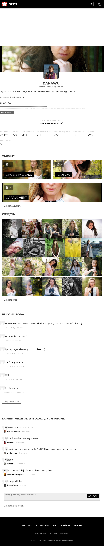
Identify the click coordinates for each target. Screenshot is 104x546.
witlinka (10, 464)
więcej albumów (12, 206)
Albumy (8, 155)
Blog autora (13, 314)
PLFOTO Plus (42, 525)
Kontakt (78, 525)
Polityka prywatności (59, 533)
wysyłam (93, 496)
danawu (51, 83)
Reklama (65, 525)
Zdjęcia (8, 214)
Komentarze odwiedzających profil (33, 418)
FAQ (55, 525)
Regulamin (40, 533)
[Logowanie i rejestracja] (99, 4)
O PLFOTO (27, 525)
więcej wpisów (11, 402)
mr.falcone (12, 453)
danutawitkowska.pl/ (51, 123)
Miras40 (10, 442)
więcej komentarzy (14, 506)
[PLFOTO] (9, 4)
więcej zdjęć (10, 300)
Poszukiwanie (13, 432)
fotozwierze (12, 485)
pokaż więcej (7, 112)
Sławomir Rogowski (16, 474)
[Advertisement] (52, 27)
